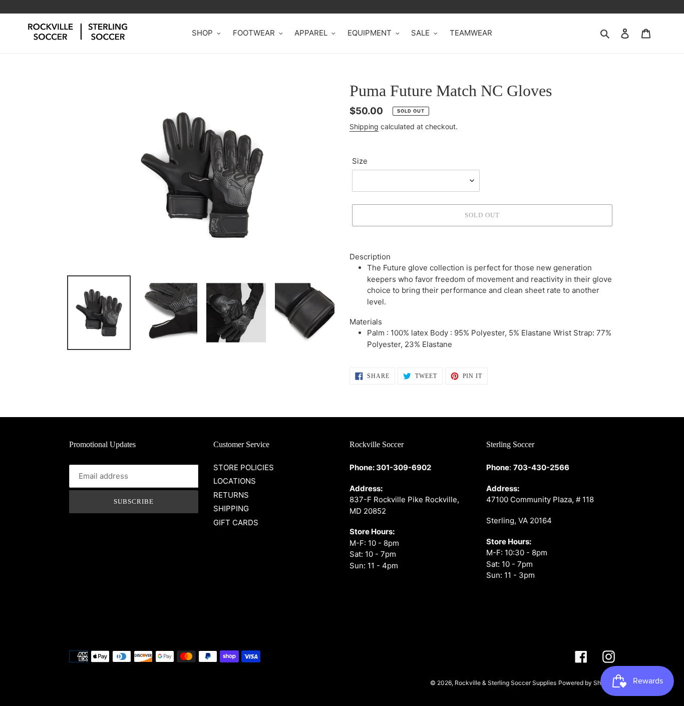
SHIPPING (231, 508)
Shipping (364, 126)
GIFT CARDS (235, 522)
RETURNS (231, 495)
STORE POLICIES (243, 467)
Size (360, 161)
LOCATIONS (234, 481)
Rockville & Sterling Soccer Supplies (505, 682)
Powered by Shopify (586, 682)
